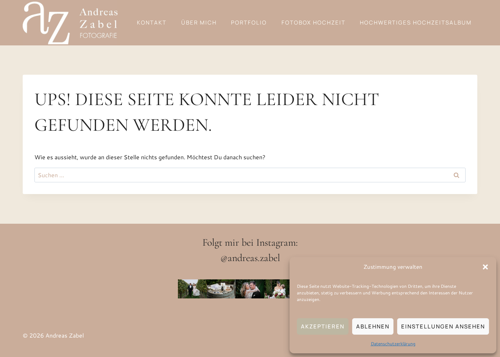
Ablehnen (372, 326)
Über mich (199, 22)
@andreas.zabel (250, 258)
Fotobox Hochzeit (313, 22)
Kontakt (152, 22)
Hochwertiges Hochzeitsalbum (416, 22)
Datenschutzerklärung (393, 344)
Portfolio (249, 22)
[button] (485, 267)
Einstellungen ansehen (443, 326)
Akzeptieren (322, 326)
